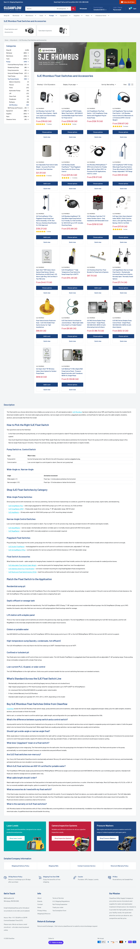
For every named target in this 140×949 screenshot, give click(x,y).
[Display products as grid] (129, 84)
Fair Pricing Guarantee (59, 904)
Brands (39, 901)
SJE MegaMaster (14, 531)
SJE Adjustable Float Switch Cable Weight (22, 565)
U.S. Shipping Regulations (59, 901)
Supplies (77, 15)
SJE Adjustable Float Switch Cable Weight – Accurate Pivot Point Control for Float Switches (47, 167)
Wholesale (83, 8)
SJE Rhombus (40, 108)
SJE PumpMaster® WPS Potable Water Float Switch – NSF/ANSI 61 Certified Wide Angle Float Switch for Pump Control (72, 114)
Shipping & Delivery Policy (20, 866)
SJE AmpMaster (13, 512)
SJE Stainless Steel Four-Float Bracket (21, 568)
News (39, 907)
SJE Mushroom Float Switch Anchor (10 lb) (22, 572)
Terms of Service (58, 898)
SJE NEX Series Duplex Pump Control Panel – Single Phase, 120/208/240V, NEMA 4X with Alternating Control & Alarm (96, 324)
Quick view (47, 137)
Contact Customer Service (86, 866)
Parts (87, 15)
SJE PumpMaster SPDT (16, 509)
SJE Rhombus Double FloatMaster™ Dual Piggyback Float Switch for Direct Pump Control (71, 168)
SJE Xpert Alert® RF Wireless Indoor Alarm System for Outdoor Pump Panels (46, 371)
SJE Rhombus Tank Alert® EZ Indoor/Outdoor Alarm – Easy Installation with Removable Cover (97, 218)
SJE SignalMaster (14, 528)
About (39, 898)
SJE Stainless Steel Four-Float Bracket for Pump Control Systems (97, 271)
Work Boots (29, 15)
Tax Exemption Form (59, 910)
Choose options (47, 132)
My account (117, 10)
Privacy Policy (42, 910)
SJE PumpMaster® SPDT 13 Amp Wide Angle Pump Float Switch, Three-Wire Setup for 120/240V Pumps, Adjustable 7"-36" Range (122, 168)
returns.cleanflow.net (65, 926)
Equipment (64, 15)
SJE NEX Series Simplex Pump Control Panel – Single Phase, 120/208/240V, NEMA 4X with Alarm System (122, 324)
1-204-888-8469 (83, 2)
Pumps (51, 15)
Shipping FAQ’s (53, 866)
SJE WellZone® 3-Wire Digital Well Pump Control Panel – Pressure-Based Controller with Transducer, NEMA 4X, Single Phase (72, 372)
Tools (41, 15)
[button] (130, 9)
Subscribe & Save (127, 2)
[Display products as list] (132, 84)
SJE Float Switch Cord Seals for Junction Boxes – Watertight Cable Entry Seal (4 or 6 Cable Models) (72, 323)
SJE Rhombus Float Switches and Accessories (25, 21)
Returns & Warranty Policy (119, 866)
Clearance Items (100, 15)
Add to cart (46, 183)
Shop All (6, 15)
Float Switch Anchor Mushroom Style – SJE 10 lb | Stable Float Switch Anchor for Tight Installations (46, 324)
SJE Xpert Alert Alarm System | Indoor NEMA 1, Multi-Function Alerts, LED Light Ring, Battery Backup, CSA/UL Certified (122, 219)
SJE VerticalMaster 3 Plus (16, 550)
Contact (40, 904)
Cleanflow (10, 708)
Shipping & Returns (43, 913)
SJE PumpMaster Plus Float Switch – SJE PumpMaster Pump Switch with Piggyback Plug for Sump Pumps (97, 114)
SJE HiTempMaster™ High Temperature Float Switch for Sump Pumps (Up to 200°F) (71, 272)
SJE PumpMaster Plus (15, 506)
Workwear (16, 15)
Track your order (57, 907)
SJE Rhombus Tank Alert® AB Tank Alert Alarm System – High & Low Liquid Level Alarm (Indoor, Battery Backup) (46, 114)
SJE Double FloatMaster (16, 546)
